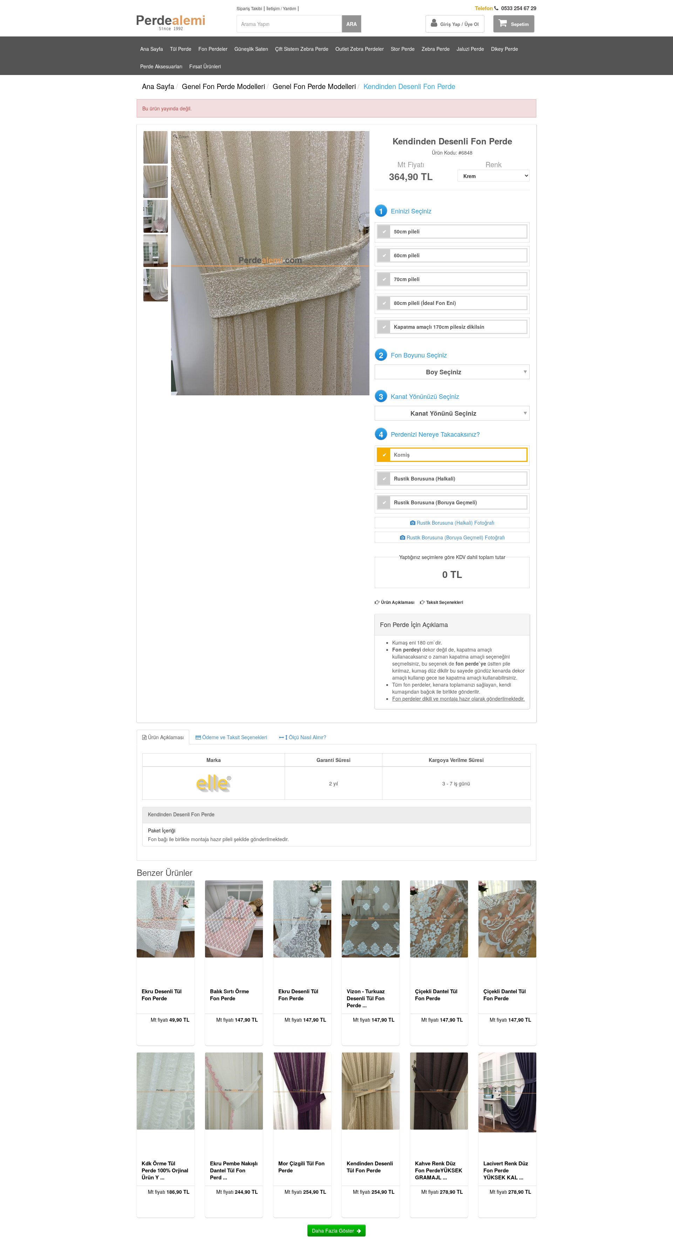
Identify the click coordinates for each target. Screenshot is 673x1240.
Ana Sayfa (151, 48)
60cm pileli (407, 255)
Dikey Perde (504, 48)
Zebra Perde (436, 48)
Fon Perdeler (212, 48)
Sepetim (518, 24)
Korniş (402, 454)
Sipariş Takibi (249, 8)
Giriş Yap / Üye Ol (458, 24)
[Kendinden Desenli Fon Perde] (155, 147)
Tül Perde (180, 48)
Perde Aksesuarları (161, 66)
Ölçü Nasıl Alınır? (306, 737)
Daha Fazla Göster (334, 1230)
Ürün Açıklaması (397, 602)
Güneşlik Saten (251, 48)
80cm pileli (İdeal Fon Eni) (425, 302)
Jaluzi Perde (470, 48)
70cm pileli (407, 278)
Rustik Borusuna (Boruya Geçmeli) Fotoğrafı (455, 537)
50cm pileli (407, 231)
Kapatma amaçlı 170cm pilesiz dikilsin (439, 326)
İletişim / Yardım (281, 8)
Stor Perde (403, 48)
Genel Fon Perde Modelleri (223, 86)
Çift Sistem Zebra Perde (301, 48)
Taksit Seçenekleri (444, 602)
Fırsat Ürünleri (205, 66)
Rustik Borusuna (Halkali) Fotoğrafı (454, 522)
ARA (351, 23)
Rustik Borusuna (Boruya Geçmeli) (435, 502)
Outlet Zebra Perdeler (359, 48)
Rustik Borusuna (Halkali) (424, 478)
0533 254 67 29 (505, 8)
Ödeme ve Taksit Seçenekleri (234, 737)
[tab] (336, 737)
